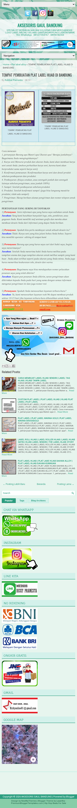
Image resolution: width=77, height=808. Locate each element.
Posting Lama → (65, 484)
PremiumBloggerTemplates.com (27, 803)
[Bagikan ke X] (10, 366)
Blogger (70, 796)
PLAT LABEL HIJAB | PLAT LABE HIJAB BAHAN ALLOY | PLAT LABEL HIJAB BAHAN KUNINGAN (45, 462)
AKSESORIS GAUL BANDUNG (40, 25)
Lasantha (60, 801)
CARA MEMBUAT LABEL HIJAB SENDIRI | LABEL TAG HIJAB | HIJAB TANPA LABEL (44, 379)
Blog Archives (38, 500)
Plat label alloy (18, 64)
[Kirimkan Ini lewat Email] (3, 366)
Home (6, 64)
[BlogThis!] (7, 366)
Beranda (41, 484)
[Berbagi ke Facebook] (13, 366)
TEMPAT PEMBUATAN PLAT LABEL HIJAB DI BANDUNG (37, 75)
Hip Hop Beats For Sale (55, 803)
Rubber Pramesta (14, 80)
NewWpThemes (29, 801)
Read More (62, 412)
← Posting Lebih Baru (14, 484)
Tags (22, 500)
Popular (9, 500)
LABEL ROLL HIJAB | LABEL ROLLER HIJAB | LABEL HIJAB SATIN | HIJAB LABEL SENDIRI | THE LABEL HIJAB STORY (46, 440)
